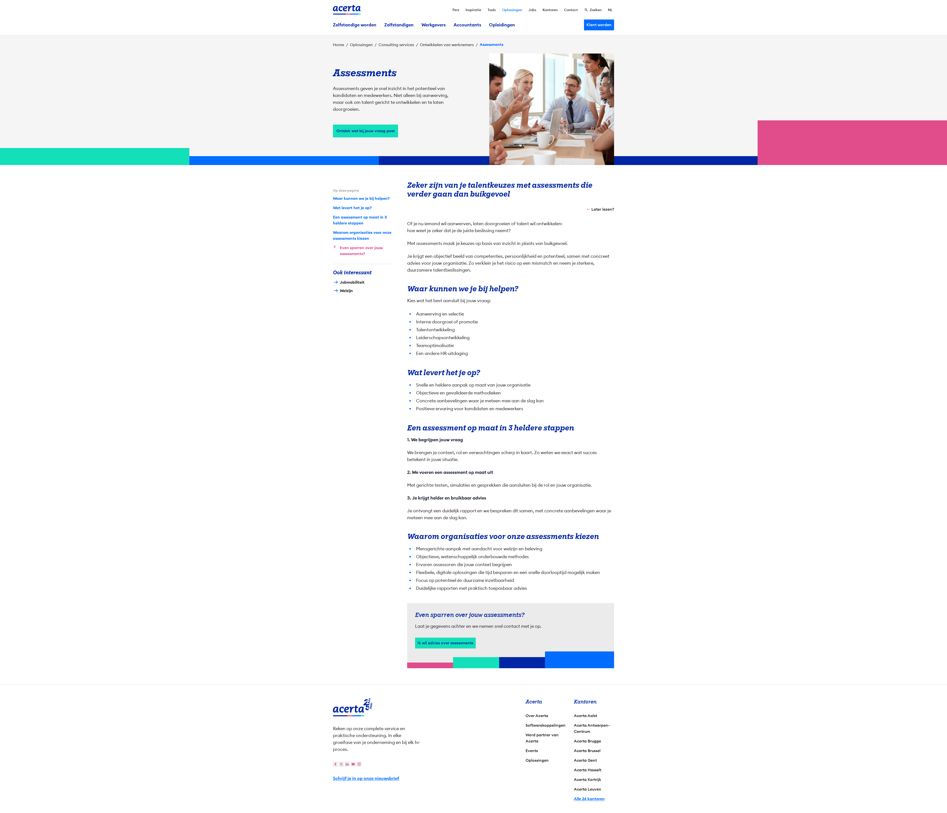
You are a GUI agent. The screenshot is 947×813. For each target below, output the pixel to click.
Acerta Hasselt (587, 770)
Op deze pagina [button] (346, 190)
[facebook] (335, 764)
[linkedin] (347, 764)
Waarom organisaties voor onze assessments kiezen (362, 235)
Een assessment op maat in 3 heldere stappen (360, 220)
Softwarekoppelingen (545, 725)
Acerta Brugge (587, 741)
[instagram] (359, 764)
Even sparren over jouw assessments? (361, 250)
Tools (492, 10)
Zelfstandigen (399, 25)
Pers (456, 10)
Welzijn (346, 290)
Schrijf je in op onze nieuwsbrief (366, 778)
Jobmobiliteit (352, 282)
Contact (571, 10)
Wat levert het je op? (352, 207)
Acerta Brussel (587, 750)
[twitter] (341, 764)
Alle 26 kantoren (589, 798)
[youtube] (353, 764)
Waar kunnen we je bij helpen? (361, 198)
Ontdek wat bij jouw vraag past (365, 130)
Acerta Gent (585, 760)
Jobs (532, 10)
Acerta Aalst (585, 715)
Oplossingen (512, 10)
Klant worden (599, 24)
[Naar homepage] (347, 10)
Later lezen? (602, 209)
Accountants (467, 25)
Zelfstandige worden (354, 25)
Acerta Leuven (587, 789)
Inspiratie (473, 10)
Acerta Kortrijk (587, 779)
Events (532, 750)
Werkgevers (433, 25)
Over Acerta (537, 715)
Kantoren (550, 10)
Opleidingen (502, 25)
